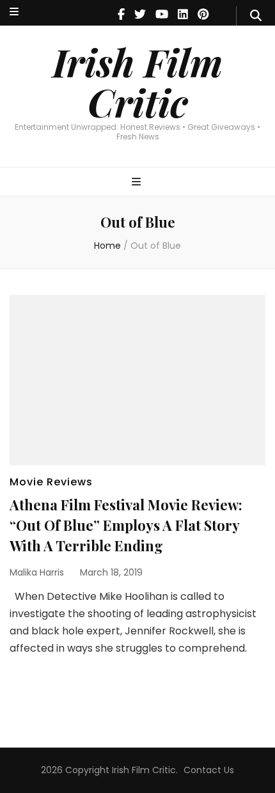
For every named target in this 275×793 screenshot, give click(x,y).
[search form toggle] (256, 16)
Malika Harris (37, 572)
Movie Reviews (51, 482)
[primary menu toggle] (138, 182)
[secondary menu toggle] (14, 12)
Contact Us (209, 770)
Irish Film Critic (137, 81)
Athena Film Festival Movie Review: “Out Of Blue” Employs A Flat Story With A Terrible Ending (126, 525)
